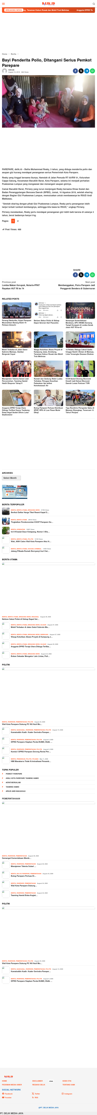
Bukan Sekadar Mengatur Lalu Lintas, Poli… (30, 656)
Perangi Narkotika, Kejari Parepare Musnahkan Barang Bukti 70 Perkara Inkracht (16, 322)
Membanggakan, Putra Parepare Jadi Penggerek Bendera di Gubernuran (76, 285)
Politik (30, 539)
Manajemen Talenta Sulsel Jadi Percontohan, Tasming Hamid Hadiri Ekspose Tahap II (15, 380)
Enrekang (44, 634)
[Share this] (75, 70)
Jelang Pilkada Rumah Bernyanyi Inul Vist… (30, 551)
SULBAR (43, 625)
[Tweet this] (81, 70)
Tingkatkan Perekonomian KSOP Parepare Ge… (32, 522)
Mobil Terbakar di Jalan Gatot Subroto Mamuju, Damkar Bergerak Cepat (14, 351)
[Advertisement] (48, 32)
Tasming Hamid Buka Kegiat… (24, 895)
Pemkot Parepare (14, 774)
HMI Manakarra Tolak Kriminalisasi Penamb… (31, 761)
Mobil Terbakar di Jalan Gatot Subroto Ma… (30, 627)
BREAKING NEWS (34, 510)
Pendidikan (21, 759)
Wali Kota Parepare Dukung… (24, 885)
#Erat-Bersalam (13, 782)
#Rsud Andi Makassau (16, 791)
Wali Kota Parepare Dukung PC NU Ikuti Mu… (22, 724)
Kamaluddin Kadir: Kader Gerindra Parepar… (31, 732)
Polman (35, 759)
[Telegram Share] (86, 70)
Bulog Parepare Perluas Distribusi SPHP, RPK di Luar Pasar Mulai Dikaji (48, 410)
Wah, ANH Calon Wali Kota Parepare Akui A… (31, 541)
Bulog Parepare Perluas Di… (23, 876)
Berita (13, 510)
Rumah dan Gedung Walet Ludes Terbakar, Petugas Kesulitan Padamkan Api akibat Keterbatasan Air (48, 382)
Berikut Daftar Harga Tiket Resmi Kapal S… (30, 512)
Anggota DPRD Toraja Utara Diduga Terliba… (31, 646)
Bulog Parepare (23, 873)
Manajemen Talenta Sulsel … (23, 866)
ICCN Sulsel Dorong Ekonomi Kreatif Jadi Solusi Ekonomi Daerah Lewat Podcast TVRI (78, 380)
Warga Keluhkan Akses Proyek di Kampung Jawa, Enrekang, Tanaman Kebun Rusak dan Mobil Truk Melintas (48, 353)
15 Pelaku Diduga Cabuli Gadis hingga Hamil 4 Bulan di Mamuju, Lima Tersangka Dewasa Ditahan (80, 351)
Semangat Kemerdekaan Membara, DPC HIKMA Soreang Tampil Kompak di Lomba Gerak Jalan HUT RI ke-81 (79, 324)
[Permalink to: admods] (4, 70)
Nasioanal (21, 730)
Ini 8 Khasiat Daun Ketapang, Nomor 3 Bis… (30, 532)
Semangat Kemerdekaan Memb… (16, 858)
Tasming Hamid (12, 787)
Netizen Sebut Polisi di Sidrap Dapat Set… (20, 619)
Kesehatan (21, 529)
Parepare (11, 722)
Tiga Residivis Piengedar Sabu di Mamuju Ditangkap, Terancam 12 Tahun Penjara (80, 410)
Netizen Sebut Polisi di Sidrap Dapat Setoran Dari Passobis (46, 321)
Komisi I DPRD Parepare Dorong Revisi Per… (31, 751)
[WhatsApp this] (92, 70)
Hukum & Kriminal (35, 549)
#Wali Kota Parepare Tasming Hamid (22, 778)
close (51, 1081)
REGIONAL (35, 617)
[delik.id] (48, 3)
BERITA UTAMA (22, 510)
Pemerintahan (21, 722)
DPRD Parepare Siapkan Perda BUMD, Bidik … (31, 742)
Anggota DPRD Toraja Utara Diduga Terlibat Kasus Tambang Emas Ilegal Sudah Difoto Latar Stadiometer (16, 411)
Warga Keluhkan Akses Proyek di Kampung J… (32, 637)
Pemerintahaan (11, 798)
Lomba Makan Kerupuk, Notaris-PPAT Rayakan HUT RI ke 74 (21, 285)
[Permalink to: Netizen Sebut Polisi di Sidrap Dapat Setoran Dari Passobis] (48, 310)
